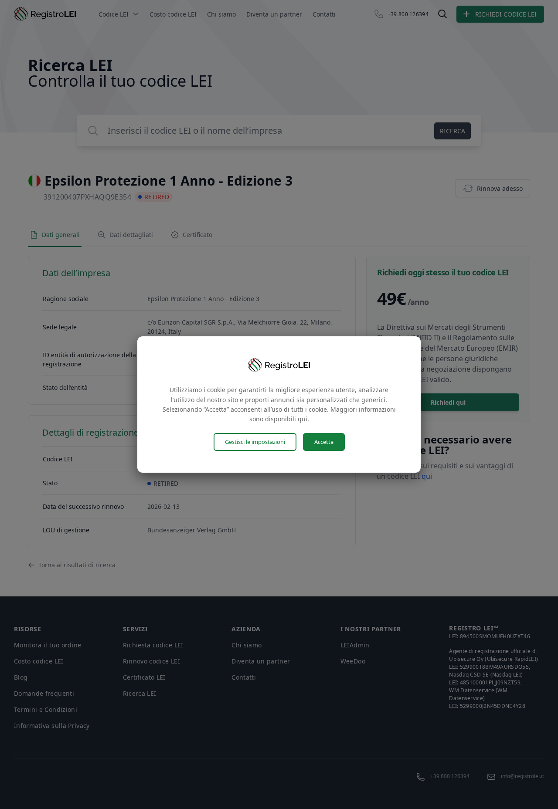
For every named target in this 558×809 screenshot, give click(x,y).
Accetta (323, 442)
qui (302, 419)
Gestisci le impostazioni (255, 442)
